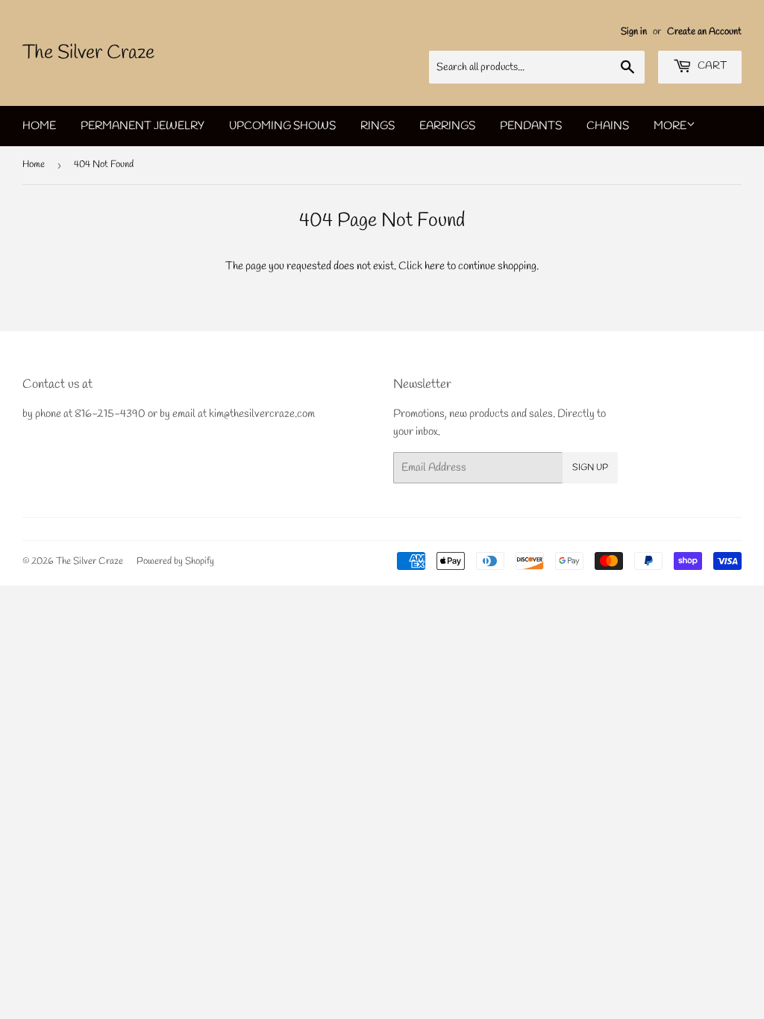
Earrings (447, 126)
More (670, 126)
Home (39, 126)
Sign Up (590, 468)
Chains (607, 126)
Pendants (531, 126)
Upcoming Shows (282, 126)
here (435, 266)
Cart (711, 66)
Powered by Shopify (175, 561)
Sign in (634, 31)
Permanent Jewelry (142, 126)
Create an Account (704, 31)
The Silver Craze (88, 53)
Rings (377, 126)
